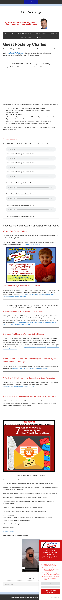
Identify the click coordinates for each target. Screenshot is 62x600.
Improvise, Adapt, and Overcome (15, 535)
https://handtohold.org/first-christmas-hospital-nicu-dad (18, 387)
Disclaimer (32, 597)
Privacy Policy (38, 597)
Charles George (31, 12)
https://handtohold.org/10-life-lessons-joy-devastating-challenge (30, 368)
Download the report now (9, 531)
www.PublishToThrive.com (15, 53)
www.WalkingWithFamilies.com (31, 244)
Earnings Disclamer (24, 597)
